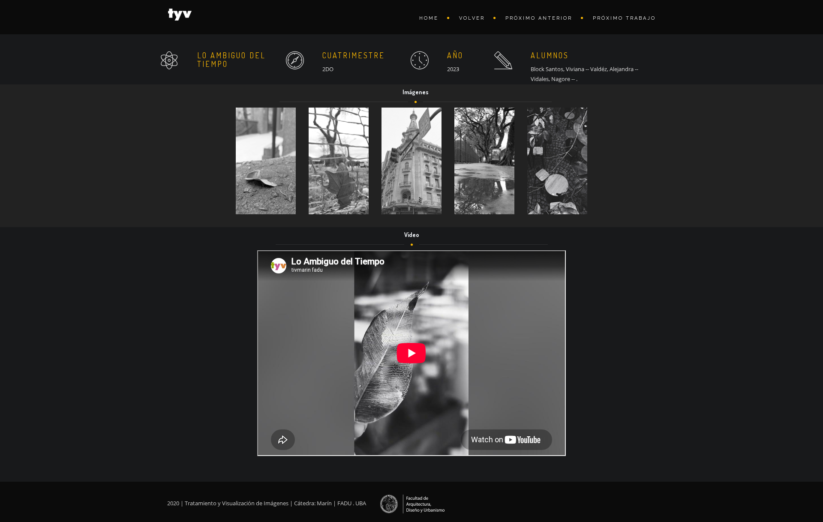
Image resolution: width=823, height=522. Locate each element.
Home (429, 18)
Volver (472, 18)
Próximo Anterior (538, 18)
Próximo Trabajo (624, 18)
